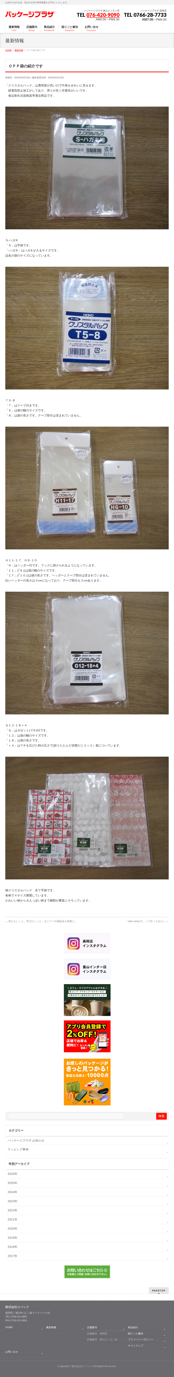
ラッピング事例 (18, 1149)
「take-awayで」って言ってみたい (147, 921)
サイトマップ (135, 1345)
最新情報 (51, 1327)
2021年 (12, 1219)
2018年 (12, 1247)
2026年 (12, 1173)
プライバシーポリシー (140, 1339)
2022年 (12, 1210)
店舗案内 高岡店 (97, 1333)
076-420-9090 (102, 15)
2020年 (12, 1228)
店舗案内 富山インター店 (102, 1339)
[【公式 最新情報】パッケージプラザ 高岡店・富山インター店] (30, 14)
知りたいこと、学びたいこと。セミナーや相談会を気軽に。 (41, 921)
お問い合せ (11, 1351)
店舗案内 (92, 1327)
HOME (9, 1327)
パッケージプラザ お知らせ (26, 1140)
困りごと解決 (135, 1333)
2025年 (12, 1183)
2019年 (12, 1237)
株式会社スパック (17, 1307)
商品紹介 (133, 1327)
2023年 (12, 1201)
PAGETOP (159, 1290)
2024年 (12, 1192)
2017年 (12, 1256)
